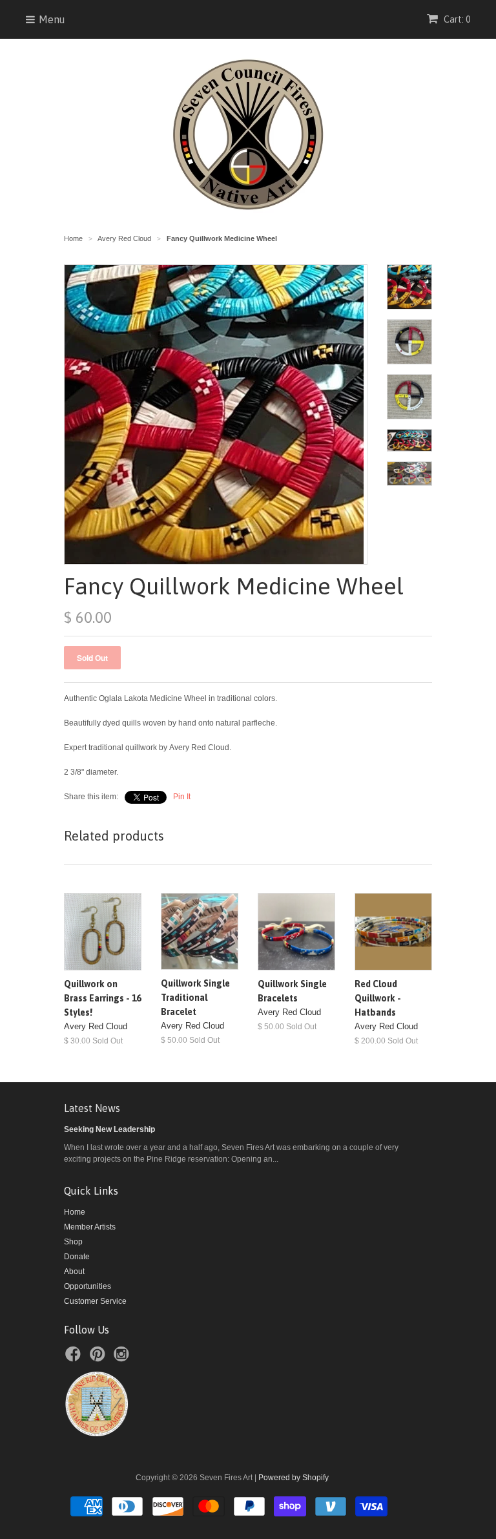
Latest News (92, 1108)
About (74, 1271)
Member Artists (90, 1226)
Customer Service (95, 1301)
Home (74, 1212)
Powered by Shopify (293, 1477)
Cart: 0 (456, 19)
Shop (73, 1241)
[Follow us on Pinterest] (99, 1358)
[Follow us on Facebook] (75, 1358)
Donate (77, 1256)
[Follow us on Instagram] (123, 1358)
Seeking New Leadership (109, 1129)
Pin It (182, 796)
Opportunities (87, 1286)
